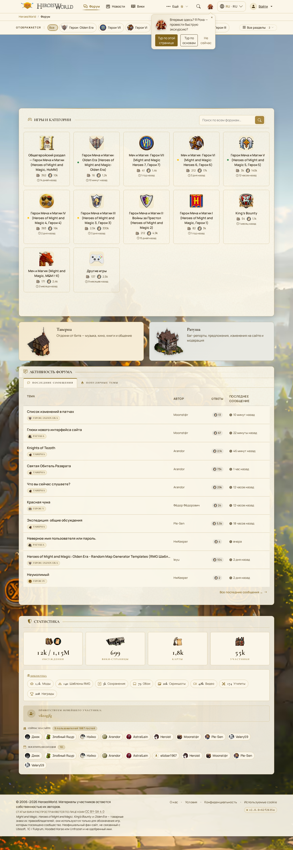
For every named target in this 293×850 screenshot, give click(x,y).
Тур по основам (189, 40)
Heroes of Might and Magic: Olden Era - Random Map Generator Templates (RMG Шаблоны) (99, 556)
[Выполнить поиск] (259, 120)
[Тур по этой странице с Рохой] (210, 6)
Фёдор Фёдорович (187, 505)
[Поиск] (198, 6)
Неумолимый (38, 574)
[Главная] (47, 6)
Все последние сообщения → (241, 592)
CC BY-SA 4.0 (95, 812)
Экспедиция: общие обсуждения (54, 520)
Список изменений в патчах (50, 411)
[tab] (50, 383)
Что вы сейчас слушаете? (48, 484)
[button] (261, 6)
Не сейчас (206, 40)
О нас (174, 802)
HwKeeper (181, 541)
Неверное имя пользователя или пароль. (61, 538)
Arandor (179, 451)
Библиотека (38, 675)
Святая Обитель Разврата (49, 466)
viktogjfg (45, 715)
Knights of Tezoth (41, 447)
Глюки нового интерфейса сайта (54, 429)
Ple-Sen (179, 523)
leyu (176, 559)
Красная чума (38, 502)
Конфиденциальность (220, 802)
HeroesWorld (27, 17)
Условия (191, 802)
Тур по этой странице (166, 40)
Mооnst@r (181, 415)
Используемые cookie (260, 802)
